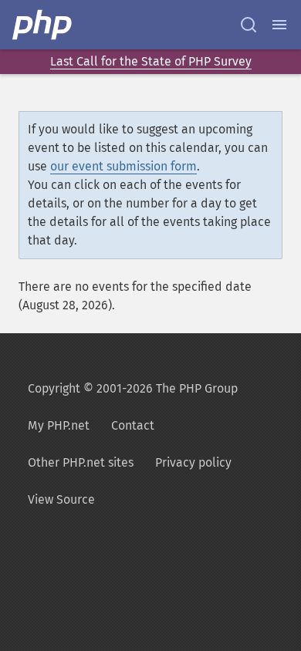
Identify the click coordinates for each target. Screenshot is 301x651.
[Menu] (279, 24)
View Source (61, 499)
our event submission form (123, 166)
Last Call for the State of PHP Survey (151, 61)
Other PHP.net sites (81, 462)
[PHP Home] (43, 24)
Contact (132, 425)
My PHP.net (59, 425)
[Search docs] (248, 24)
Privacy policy (193, 462)
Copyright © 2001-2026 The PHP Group (133, 388)
